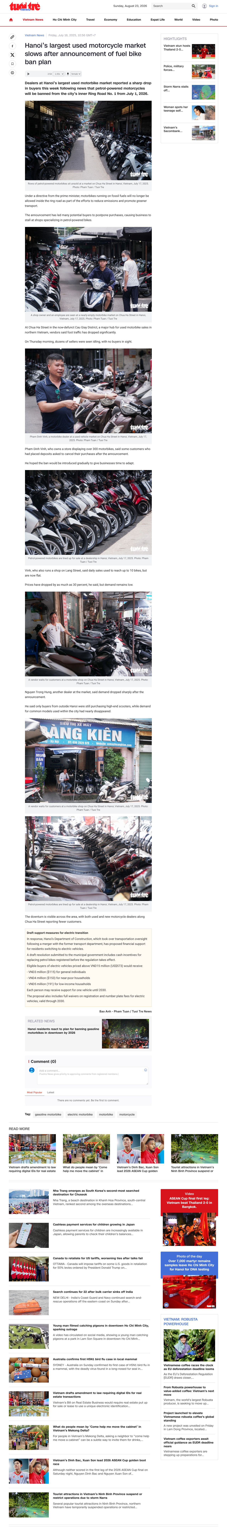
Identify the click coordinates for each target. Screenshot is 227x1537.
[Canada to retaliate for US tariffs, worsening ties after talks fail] (29, 1269)
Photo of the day (189, 1256)
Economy (110, 20)
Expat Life (158, 20)
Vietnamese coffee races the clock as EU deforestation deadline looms (189, 1367)
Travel (90, 20)
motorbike (106, 1114)
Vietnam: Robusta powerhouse (181, 1321)
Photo (214, 20)
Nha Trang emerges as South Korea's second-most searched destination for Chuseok (96, 1193)
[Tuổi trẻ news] (24, 6)
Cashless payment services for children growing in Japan (94, 1225)
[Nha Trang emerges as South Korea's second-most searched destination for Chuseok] (29, 1201)
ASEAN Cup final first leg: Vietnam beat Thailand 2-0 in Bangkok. (189, 1203)
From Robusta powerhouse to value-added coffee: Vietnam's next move (189, 1391)
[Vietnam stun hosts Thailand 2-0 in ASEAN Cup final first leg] (203, 51)
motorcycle (127, 1114)
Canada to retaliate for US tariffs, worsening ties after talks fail (98, 1258)
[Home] (11, 20)
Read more (19, 1128)
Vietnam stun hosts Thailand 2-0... (177, 48)
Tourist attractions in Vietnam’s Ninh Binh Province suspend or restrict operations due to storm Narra (193, 1169)
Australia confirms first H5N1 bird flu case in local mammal (95, 1359)
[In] (12, 72)
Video (196, 20)
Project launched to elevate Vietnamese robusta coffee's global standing (189, 1416)
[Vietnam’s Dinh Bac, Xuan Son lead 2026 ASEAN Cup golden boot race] (140, 1149)
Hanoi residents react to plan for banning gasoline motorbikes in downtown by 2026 (63, 1031)
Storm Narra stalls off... (176, 88)
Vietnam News (33, 20)
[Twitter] (12, 54)
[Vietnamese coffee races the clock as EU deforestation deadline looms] (189, 1345)
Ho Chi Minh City (65, 20)
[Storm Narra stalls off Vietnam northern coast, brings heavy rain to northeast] (203, 92)
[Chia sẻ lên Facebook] (12, 46)
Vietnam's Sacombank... (173, 129)
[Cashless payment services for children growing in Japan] (29, 1235)
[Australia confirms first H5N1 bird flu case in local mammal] (29, 1370)
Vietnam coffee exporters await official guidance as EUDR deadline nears (189, 1442)
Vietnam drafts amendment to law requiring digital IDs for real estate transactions (32, 1169)
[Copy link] (12, 37)
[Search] (193, 6)
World (178, 20)
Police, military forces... (174, 68)
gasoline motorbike (48, 1114)
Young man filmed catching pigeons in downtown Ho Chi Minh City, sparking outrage (101, 1327)
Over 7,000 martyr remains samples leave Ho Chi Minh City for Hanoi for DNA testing (189, 1265)
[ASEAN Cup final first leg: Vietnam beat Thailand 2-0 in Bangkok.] (189, 1229)
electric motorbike (80, 1114)
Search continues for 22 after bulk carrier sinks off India (93, 1292)
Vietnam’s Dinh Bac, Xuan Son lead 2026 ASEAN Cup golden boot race (138, 1169)
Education (134, 20)
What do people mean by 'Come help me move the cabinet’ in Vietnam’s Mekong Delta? (85, 1169)
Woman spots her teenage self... (176, 109)
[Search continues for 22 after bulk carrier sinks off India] (29, 1302)
